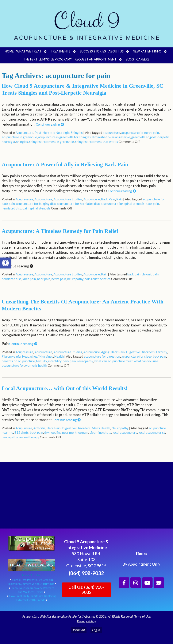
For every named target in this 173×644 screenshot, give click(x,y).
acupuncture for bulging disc (36, 203)
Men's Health (101, 428)
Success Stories (93, 51)
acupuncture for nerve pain (140, 132)
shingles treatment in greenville (51, 142)
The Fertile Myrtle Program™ (48, 59)
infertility (54, 361)
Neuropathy (119, 428)
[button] (5, 263)
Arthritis (39, 428)
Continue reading (48, 124)
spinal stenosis (40, 208)
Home (9, 51)
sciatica (105, 279)
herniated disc (11, 208)
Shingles (77, 132)
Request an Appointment (95, 59)
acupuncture (111, 132)
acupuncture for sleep (136, 356)
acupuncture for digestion (102, 356)
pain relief (92, 279)
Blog (130, 59)
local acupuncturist (151, 432)
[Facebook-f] (124, 582)
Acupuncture (24, 132)
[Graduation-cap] (159, 582)
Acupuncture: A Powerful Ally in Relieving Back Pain (65, 164)
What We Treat (28, 51)
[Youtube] (147, 582)
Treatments (60, 51)
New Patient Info (147, 51)
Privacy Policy (86, 621)
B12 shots (21, 432)
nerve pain (58, 279)
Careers (142, 59)
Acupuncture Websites (36, 616)
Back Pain (108, 199)
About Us (116, 51)
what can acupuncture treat (113, 361)
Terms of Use (142, 616)
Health (59, 356)
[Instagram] (135, 582)
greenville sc (140, 137)
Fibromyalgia (11, 356)
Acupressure (24, 199)
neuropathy (75, 279)
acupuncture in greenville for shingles (64, 137)
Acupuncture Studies (67, 199)
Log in (96, 630)
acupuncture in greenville (19, 137)
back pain (152, 203)
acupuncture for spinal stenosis (123, 203)
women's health (36, 365)
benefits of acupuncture (18, 361)
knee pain (29, 279)
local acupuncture (124, 432)
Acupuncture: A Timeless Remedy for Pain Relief (60, 231)
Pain (119, 199)
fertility (41, 361)
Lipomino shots (100, 432)
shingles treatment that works (96, 142)
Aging (105, 352)
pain (25, 208)
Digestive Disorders (140, 352)
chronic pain (150, 274)
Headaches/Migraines (37, 356)
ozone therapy (29, 437)
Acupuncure (91, 199)
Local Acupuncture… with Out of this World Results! (65, 388)
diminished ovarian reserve (111, 137)
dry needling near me (59, 432)
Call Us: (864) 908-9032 (86, 590)
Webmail (79, 630)
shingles (22, 142)
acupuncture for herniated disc (78, 203)
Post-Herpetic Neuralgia (52, 132)
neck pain (43, 279)
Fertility (161, 352)
